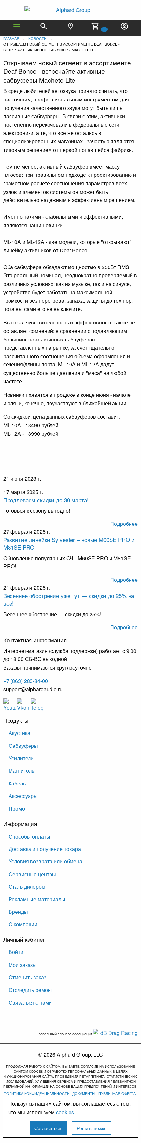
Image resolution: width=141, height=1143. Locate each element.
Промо (17, 808)
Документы (83, 1093)
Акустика (19, 733)
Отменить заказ (27, 977)
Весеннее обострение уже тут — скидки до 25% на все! (68, 599)
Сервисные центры (32, 874)
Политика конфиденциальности (37, 1093)
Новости (37, 38)
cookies (65, 1112)
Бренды (18, 911)
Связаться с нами (30, 1002)
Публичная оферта (117, 1093)
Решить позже (92, 1127)
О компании (23, 924)
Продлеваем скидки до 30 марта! (46, 500)
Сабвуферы (23, 745)
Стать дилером (27, 886)
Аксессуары (23, 796)
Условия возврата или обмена (45, 861)
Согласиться (47, 1127)
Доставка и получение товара (45, 849)
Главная (11, 38)
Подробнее (124, 523)
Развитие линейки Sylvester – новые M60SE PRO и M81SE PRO (69, 543)
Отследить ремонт (31, 990)
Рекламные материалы (37, 899)
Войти (16, 952)
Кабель (17, 783)
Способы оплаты (29, 836)
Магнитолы (22, 770)
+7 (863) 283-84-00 (25, 681)
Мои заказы (23, 964)
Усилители (21, 758)
